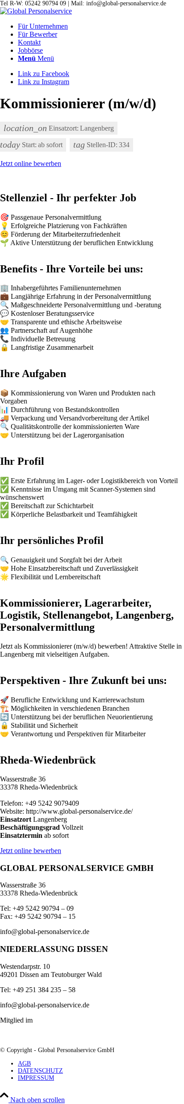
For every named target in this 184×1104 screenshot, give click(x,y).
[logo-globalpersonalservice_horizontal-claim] (36, 11)
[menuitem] (101, 26)
